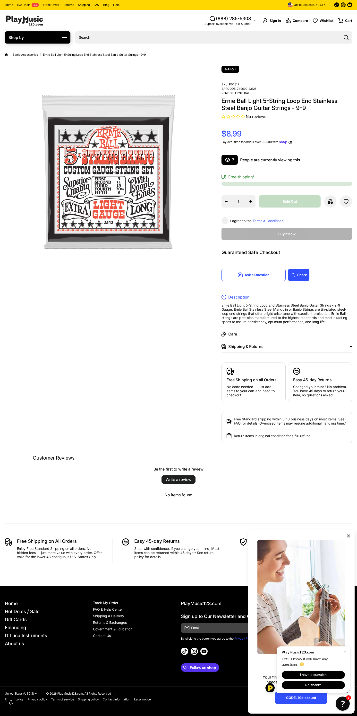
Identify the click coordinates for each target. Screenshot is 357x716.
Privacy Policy (244, 638)
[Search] (346, 37)
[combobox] (213, 37)
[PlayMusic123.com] (24, 21)
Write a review (178, 479)
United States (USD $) (19, 693)
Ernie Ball (243, 93)
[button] (345, 20)
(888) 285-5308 (233, 18)
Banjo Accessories (25, 54)
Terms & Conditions (268, 221)
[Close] (348, 536)
